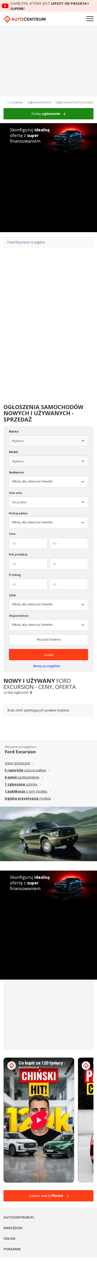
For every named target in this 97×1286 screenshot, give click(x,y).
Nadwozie (16, 472)
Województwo (19, 616)
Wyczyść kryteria (49, 639)
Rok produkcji (18, 554)
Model (13, 452)
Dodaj (45, 113)
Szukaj (48, 655)
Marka (14, 432)
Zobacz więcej (46, 1195)
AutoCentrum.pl (24, 19)
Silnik (12, 595)
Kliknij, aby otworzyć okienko (32, 522)
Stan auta (15, 493)
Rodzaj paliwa (18, 513)
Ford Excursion (18, 242)
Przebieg (15, 575)
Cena (12, 534)
